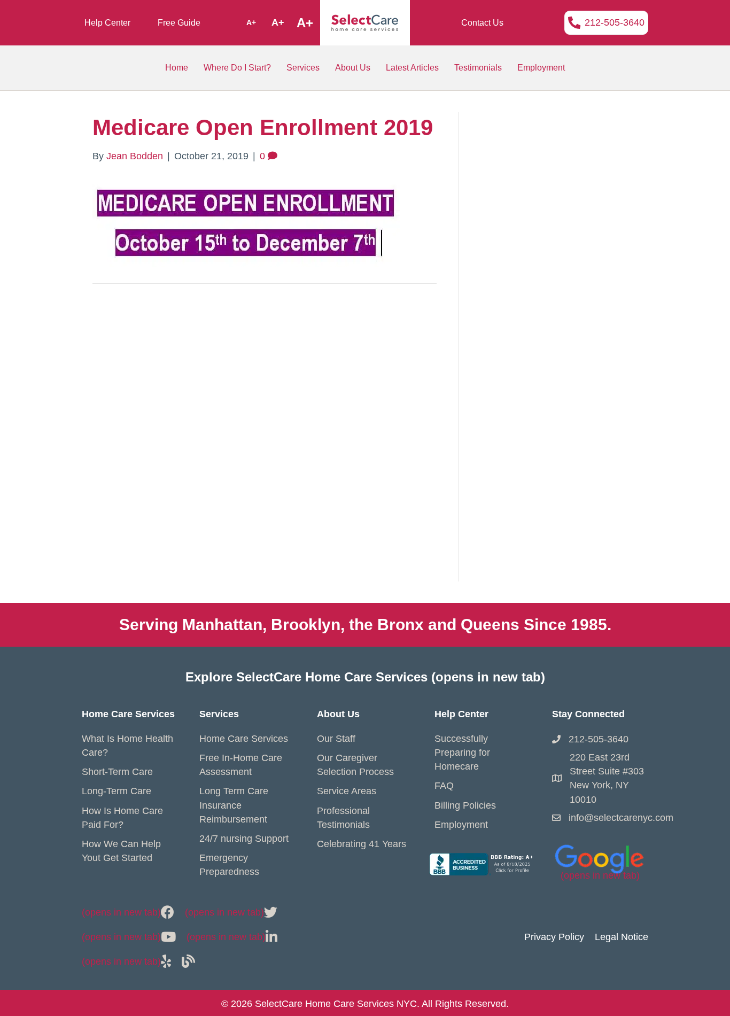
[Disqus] (264, 444)
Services (303, 67)
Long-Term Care (116, 791)
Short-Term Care (117, 771)
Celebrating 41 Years (361, 844)
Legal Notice (621, 937)
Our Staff (336, 738)
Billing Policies (465, 805)
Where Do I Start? (237, 67)
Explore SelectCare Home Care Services (365, 677)
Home (176, 67)
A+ (251, 22)
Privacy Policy (554, 937)
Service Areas (346, 791)
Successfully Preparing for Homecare (462, 752)
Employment (541, 67)
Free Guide (179, 22)
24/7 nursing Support (244, 838)
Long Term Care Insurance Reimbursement (233, 805)
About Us (352, 67)
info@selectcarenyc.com (621, 817)
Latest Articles (412, 67)
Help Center (107, 22)
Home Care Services (243, 738)
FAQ (444, 785)
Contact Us (482, 22)
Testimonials (478, 67)
